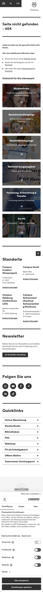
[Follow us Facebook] (21, 387)
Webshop (10, 444)
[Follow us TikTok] (13, 395)
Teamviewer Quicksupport (20, 461)
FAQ (7, 438)
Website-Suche (30, 59)
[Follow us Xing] (29, 387)
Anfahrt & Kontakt (9, 288)
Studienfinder (13, 426)
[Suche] (10, 3)
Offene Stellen (13, 456)
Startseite (8, 65)
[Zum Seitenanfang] (38, 253)
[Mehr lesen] (21, 95)
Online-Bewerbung (15, 420)
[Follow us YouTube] (13, 387)
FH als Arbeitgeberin (16, 450)
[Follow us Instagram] (5, 387)
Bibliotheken (12, 432)
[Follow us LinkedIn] (5, 395)
